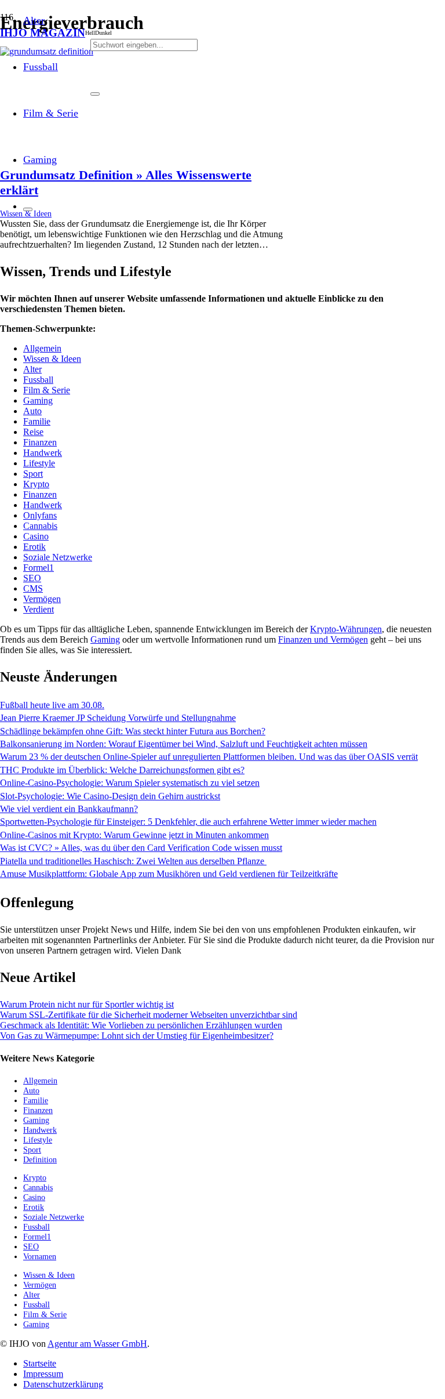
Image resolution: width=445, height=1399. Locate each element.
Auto (32, 411)
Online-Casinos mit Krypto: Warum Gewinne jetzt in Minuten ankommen (134, 835)
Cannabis (40, 526)
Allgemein (42, 348)
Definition (40, 1159)
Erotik (34, 547)
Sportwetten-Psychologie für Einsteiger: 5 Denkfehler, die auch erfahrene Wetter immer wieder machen (188, 822)
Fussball (38, 380)
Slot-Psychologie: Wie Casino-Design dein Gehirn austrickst (110, 796)
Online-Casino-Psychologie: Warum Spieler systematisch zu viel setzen (130, 783)
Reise (33, 432)
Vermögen (42, 599)
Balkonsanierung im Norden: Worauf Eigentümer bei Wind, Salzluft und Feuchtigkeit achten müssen (183, 744)
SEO (32, 578)
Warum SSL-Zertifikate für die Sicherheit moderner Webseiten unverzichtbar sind (148, 1015)
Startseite (39, 1363)
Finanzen (40, 442)
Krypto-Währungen (346, 629)
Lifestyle (39, 463)
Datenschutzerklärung (63, 1384)
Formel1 (38, 567)
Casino (36, 536)
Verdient (38, 609)
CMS (33, 588)
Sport (33, 474)
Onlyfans (40, 515)
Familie (36, 421)
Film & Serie (46, 390)
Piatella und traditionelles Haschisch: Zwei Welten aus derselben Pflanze (133, 861)
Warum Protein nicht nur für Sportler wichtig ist (87, 1004)
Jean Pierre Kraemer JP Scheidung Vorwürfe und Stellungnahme (118, 718)
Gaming (38, 400)
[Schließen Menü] (27, 209)
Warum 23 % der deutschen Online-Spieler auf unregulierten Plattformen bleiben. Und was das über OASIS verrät (209, 757)
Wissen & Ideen (52, 359)
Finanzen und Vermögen (323, 639)
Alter (32, 369)
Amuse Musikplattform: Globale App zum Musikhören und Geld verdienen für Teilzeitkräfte (169, 874)
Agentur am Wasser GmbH (97, 1344)
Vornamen (39, 1256)
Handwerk (42, 453)
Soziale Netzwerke (57, 557)
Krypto (36, 484)
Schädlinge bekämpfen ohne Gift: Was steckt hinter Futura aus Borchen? (132, 731)
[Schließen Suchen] (95, 94)
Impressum (43, 1374)
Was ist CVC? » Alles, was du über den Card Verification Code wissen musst (141, 848)
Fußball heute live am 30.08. (52, 705)
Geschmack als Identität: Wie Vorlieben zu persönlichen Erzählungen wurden (141, 1025)
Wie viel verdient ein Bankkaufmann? (69, 809)
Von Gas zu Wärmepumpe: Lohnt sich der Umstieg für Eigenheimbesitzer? (136, 1036)
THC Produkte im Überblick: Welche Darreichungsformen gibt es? (122, 770)
